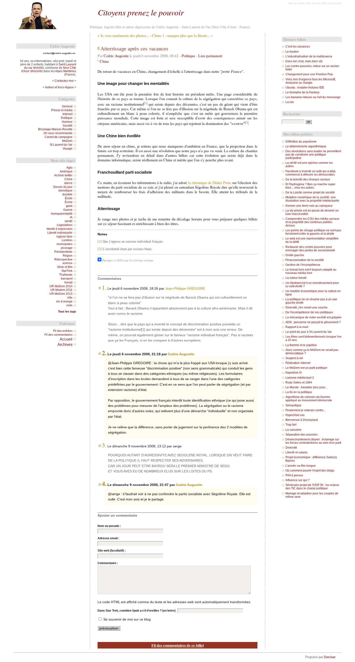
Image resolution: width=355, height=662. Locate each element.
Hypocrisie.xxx (295, 415)
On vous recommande (57, 133)
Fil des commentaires (58, 334)
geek (69, 206)
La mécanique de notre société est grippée (313, 317)
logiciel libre (64, 236)
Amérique (66, 171)
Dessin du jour (62, 187)
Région (67, 255)
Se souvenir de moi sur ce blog (127, 619)
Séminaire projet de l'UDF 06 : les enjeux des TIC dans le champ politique (312, 486)
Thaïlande (65, 274)
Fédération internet (297, 363)
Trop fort (290, 424)
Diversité (291, 447)
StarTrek (66, 271)
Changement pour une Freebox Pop (309, 74)
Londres (67, 240)
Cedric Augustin (116, 55)
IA (71, 217)
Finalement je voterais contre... (305, 410)
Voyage (67, 148)
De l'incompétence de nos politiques (309, 312)
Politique (188, 55)
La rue (289, 102)
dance (68, 183)
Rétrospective (63, 259)
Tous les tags (67, 311)
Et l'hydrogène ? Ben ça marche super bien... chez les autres (310, 186)
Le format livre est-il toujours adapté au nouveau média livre (310, 271)
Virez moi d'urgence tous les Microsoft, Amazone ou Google (310, 81)
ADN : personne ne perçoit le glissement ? (313, 322)
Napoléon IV (293, 372)
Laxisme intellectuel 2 (299, 377)
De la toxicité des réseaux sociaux (307, 179)
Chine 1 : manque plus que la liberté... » (182, 35)
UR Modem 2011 (61, 290)
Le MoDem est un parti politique (306, 367)
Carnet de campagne (58, 137)
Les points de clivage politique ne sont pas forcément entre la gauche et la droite (313, 232)
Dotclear (329, 657)
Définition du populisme (301, 141)
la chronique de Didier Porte (209, 182)
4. (104, 483)
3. (104, 445)
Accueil (66, 339)
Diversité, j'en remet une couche (306, 307)
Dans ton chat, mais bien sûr (304, 61)
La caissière (293, 429)
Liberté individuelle (59, 232)
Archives (64, 344)
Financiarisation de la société (304, 260)
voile (69, 305)
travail (68, 282)
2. (104, 352)
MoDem (67, 141)
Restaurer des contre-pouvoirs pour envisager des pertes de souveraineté (310, 248)
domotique (65, 190)
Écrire (68, 202)
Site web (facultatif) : (112, 550)
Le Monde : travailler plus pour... (306, 387)
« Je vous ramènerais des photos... (123, 35)
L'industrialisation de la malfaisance (308, 56)
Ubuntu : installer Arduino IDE (304, 87)
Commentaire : (108, 563)
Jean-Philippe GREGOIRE (185, 288)
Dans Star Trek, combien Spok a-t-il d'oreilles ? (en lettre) (137, 610)
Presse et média (61, 110)
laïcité (68, 221)
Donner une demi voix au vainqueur (309, 205)
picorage (66, 248)
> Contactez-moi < (64, 80)
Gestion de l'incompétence (302, 264)
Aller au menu (313, 3)
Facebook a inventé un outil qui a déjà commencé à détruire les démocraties (310, 173)
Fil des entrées (62, 331)
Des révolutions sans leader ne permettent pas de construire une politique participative (313, 155)
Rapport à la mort (296, 327)
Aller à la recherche (332, 3)
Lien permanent (210, 55)
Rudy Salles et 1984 (298, 382)
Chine (104, 61)
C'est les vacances (297, 46)
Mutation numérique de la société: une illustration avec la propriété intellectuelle (312, 199)
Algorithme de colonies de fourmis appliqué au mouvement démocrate (308, 398)
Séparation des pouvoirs (301, 434)
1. (104, 287)
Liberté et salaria (296, 452)
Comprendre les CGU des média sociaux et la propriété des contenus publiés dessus (312, 222)
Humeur (67, 121)
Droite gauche (294, 255)
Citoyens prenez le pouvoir (141, 12)
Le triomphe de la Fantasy (302, 92)
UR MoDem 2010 (61, 286)
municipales (64, 244)
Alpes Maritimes (65, 71)
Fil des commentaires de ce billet (177, 645)
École (68, 198)
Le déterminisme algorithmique (305, 146)
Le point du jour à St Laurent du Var (308, 332)
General (67, 106)
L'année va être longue (300, 465)
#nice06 (36, 71)
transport (66, 278)
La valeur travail (295, 278)
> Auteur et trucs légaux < (59, 87)
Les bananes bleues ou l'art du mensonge (313, 97)
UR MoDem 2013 (61, 293)
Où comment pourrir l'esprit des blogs (309, 470)
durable (67, 194)
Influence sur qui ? (297, 480)
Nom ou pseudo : (109, 526)
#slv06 (38, 67)
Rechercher (291, 113)
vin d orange (64, 301)
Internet (67, 114)
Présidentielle (63, 251)
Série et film (64, 267)
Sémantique (293, 405)
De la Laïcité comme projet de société (310, 192)
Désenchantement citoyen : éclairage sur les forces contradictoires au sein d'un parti (313, 441)
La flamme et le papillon (301, 345)
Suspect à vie (294, 358)
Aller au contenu (297, 3)
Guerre (67, 210)
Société (67, 125)
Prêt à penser (294, 475)
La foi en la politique (298, 392)
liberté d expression (59, 229)
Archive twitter (63, 175)
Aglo (69, 167)
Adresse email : (108, 538)
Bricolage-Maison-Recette (55, 129)
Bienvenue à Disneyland (301, 420)
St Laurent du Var (61, 144)
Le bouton (292, 51)
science (67, 263)
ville (69, 297)
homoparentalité (61, 213)
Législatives (64, 225)
